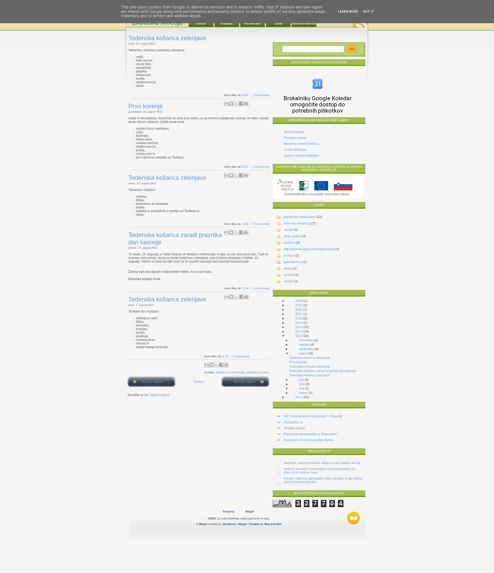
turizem (289, 275)
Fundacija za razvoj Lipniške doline (308, 440)
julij (301, 380)
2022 (299, 301)
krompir (289, 255)
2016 (299, 318)
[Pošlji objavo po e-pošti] (226, 103)
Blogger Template (249, 524)
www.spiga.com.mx (353, 518)
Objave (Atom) (159, 395)
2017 (299, 314)
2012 (299, 336)
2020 (299, 309)
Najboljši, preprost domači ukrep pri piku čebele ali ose (322, 463)
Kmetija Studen (294, 428)
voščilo (289, 281)
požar (288, 268)
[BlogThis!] (231, 103)
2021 (299, 305)
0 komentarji (261, 95)
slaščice (289, 243)
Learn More (348, 11)
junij (302, 384)
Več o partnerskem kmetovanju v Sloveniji (313, 416)
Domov (199, 382)
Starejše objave (152, 382)
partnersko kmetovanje (230, 372)
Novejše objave (244, 382)
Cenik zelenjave (295, 149)
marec (303, 393)
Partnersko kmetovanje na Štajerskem (310, 434)
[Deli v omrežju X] (236, 103)
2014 (299, 327)
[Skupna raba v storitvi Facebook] (241, 103)
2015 (299, 323)
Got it (368, 11)
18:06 (244, 95)
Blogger (250, 511)
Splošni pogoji (294, 132)
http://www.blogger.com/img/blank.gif (309, 249)
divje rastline (293, 236)
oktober (304, 345)
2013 (299, 331)
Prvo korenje (145, 106)
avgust (303, 353)
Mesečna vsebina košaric (301, 144)
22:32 (244, 166)
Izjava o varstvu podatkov (301, 155)
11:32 (225, 356)
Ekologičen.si (293, 422)
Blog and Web (272, 524)
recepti (288, 230)
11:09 (245, 288)
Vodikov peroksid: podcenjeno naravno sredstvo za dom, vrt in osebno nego (319, 470)
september (306, 349)
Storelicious (229, 524)
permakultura (293, 262)
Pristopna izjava (295, 138)
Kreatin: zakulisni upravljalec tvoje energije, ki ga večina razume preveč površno (323, 480)
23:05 (244, 223)
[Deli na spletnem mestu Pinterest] (246, 103)
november (306, 340)
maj (301, 388)
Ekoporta (228, 511)
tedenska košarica (257, 372)
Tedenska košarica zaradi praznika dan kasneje (322, 371)
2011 (299, 397)
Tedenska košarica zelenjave (167, 38)
